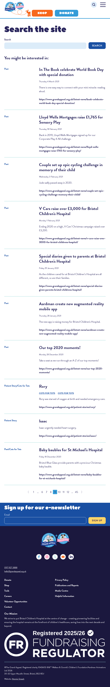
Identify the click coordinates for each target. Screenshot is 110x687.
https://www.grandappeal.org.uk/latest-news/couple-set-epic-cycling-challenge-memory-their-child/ (71, 192)
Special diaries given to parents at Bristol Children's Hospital (72, 258)
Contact (8, 607)
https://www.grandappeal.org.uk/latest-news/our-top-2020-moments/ (71, 370)
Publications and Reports (67, 585)
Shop (42, 13)
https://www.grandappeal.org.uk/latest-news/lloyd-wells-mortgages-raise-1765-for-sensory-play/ (69, 149)
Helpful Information (64, 596)
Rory (43, 386)
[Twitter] (55, 556)
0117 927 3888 (10, 567)
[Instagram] (47, 556)
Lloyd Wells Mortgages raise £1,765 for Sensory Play (71, 119)
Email (7, 514)
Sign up (97, 520)
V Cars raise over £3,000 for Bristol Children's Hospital (68, 211)
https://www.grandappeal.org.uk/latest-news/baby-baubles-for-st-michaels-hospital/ (70, 476)
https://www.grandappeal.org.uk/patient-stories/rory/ (67, 407)
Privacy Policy (61, 580)
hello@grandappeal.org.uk (15, 571)
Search (7, 39)
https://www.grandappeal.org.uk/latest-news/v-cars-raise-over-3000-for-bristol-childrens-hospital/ (72, 240)
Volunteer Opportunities (15, 601)
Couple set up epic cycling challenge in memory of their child (71, 167)
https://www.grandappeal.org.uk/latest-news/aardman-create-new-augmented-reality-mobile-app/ (72, 331)
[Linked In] (71, 556)
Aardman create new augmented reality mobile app (71, 306)
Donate (66, 13)
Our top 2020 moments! (60, 348)
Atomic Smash (18, 679)
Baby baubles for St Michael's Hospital (70, 450)
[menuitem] (28, 580)
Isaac (43, 421)
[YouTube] (63, 556)
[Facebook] (39, 556)
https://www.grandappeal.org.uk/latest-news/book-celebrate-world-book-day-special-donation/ (71, 101)
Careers (8, 596)
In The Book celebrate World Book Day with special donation (71, 72)
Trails (6, 590)
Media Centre (61, 590)
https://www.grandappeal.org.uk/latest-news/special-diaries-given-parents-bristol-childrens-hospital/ (71, 288)
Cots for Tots (47, 393)
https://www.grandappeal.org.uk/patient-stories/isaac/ (67, 436)
